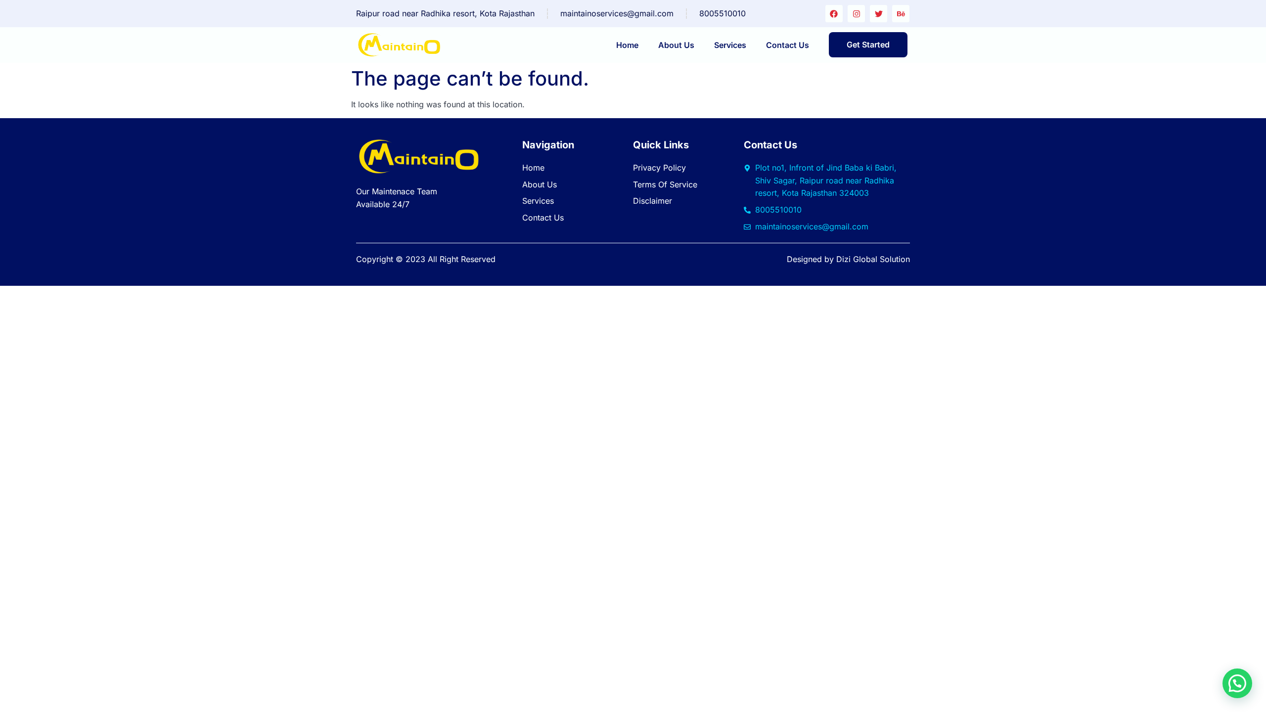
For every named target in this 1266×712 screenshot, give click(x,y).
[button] (1237, 683)
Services (730, 45)
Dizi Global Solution (873, 259)
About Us (676, 45)
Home (627, 45)
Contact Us (787, 45)
